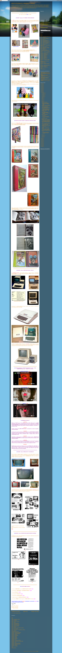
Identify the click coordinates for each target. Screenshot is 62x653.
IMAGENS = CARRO (43, 55)
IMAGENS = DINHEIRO (43, 57)
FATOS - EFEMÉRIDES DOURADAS (45, 115)
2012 (42, 143)
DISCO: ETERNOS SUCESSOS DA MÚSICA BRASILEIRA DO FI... (46, 122)
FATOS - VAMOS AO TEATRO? (44, 42)
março (43, 134)
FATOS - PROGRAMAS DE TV (44, 41)
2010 (42, 145)
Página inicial (25, 611)
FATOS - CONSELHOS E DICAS (44, 36)
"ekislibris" (42, 80)
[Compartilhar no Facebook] (14, 603)
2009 (42, 146)
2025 (42, 84)
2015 (42, 140)
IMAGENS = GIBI (42, 62)
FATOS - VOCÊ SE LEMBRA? (44, 43)
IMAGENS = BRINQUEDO (43, 54)
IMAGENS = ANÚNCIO (43, 53)
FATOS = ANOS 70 (16, 605)
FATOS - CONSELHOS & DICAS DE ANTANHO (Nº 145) (46, 107)
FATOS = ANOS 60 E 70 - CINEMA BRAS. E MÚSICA (44, 48)
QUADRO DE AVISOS (44, 102)
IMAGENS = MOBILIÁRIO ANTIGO (44, 65)
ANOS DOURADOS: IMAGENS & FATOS (23, 3)
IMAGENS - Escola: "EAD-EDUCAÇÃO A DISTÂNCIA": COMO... (45, 104)
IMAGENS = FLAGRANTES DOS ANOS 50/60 (17, 641)
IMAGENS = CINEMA (43, 56)
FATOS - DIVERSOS (43, 37)
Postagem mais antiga (35, 611)
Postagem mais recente (16, 611)
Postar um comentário (15, 608)
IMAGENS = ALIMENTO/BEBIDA (16, 633)
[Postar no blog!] (12, 603)
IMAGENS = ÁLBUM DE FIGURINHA (45, 51)
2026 (42, 83)
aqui (43, 24)
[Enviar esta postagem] (12, 604)
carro (41, 34)
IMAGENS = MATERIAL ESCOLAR (44, 63)
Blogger (37, 651)
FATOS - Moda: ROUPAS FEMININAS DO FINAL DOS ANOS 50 (46, 113)
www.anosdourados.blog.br (44, 27)
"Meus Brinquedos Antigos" (44, 77)
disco (41, 35)
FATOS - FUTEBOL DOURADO (44, 38)
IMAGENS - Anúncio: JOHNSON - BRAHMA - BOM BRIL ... (46, 106)
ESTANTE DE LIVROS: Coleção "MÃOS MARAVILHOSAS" (46, 109)
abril (42, 101)
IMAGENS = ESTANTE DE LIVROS (44, 59)
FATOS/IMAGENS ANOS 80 (43, 50)
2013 (42, 142)
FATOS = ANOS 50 (42, 44)
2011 (42, 144)
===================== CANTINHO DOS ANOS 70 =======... (45, 117)
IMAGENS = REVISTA (43, 66)
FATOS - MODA (42, 39)
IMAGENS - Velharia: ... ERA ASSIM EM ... (45, 111)
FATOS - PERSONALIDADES (44, 40)
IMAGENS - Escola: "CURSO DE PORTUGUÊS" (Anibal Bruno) (46, 120)
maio (42, 100)
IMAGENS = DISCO (42, 58)
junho (42, 99)
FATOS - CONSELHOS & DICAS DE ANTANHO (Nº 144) (46, 124)
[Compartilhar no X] (13, 603)
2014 (42, 141)
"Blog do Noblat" (43, 72)
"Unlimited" (42, 75)
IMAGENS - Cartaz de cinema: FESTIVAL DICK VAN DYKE (45, 129)
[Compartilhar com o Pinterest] (15, 603)
